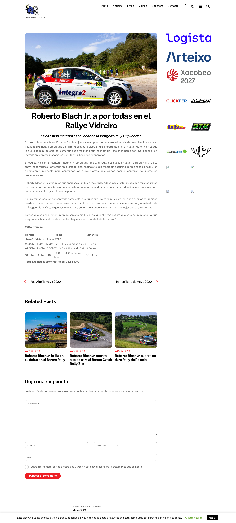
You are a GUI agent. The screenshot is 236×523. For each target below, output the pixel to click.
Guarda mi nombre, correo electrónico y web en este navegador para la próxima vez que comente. (86, 466)
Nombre (32, 445)
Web (29, 457)
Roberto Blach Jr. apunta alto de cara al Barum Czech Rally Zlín (91, 360)
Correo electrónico (109, 445)
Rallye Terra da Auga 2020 (134, 281)
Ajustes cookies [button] (194, 517)
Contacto (173, 5)
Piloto (104, 5)
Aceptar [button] (212, 518)
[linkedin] (200, 5)
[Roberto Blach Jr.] (33, 13)
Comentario (35, 403)
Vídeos (143, 5)
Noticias (117, 5)
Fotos (130, 5)
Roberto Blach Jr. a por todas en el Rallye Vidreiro (91, 120)
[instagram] (193, 5)
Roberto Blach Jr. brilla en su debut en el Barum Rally (45, 358)
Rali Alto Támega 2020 (45, 281)
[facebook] (185, 5)
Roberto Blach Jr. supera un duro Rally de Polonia (135, 358)
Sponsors (157, 5)
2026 (27, 351)
